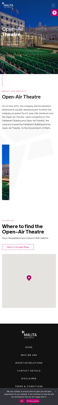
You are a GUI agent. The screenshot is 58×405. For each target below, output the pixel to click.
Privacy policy (33, 401)
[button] (54, 12)
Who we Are (29, 355)
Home (29, 347)
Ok (22, 401)
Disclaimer (29, 378)
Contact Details (29, 370)
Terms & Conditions (29, 386)
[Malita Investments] (7, 4)
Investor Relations (29, 363)
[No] (55, 391)
